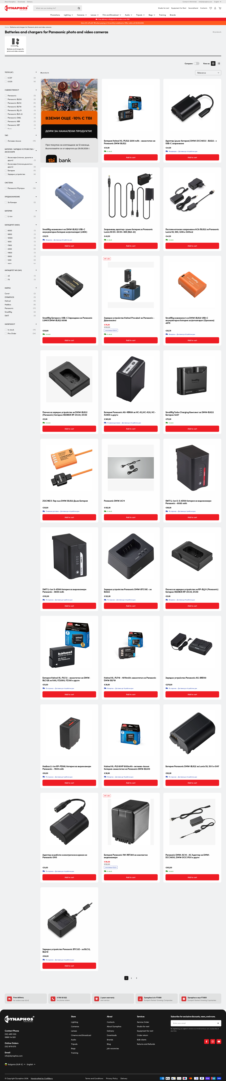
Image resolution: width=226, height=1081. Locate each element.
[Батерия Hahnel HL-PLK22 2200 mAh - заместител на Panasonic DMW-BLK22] (131, 108)
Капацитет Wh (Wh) (13, 270)
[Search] (79, 8)
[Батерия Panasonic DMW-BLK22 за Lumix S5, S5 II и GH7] (192, 733)
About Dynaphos (10, 2)
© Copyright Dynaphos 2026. (17, 1078)
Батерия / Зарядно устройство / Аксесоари (19, 150)
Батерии (8, 211)
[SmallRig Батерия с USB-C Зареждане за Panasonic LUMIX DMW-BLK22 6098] (69, 285)
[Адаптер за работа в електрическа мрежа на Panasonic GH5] (69, 822)
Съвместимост (12, 90)
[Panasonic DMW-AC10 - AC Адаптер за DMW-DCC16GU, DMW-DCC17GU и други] (192, 822)
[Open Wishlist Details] (211, 8)
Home (7, 27)
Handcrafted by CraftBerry (42, 1078)
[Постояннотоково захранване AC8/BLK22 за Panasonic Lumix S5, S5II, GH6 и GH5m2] (192, 196)
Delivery (30, 2)
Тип (6, 135)
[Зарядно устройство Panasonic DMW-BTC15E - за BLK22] (131, 556)
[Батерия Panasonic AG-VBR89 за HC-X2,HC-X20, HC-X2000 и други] (131, 379)
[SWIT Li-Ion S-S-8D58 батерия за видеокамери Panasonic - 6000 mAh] (192, 468)
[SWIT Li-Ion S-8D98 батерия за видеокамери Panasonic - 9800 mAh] (69, 556)
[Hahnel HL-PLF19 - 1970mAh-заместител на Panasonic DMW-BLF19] (131, 645)
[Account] (215, 8)
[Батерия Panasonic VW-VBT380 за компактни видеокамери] (131, 822)
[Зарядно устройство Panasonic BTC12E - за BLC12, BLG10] (69, 916)
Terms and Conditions (94, 1078)
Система (9, 182)
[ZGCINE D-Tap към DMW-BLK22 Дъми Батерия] (69, 468)
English (216, 1)
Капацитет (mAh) (12, 225)
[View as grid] (213, 63)
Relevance (201, 73)
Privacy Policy (112, 1078)
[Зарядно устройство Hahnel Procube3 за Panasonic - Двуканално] (131, 285)
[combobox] (57, 8)
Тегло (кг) (9, 72)
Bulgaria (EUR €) (15, 1064)
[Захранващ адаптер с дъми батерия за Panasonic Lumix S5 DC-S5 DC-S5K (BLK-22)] (131, 196)
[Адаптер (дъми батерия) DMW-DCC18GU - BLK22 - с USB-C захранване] (192, 108)
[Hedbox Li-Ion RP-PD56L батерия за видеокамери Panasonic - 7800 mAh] (69, 733)
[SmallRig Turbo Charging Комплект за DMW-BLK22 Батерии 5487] (192, 379)
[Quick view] (156, 84)
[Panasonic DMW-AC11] (131, 468)
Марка (8, 288)
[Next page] (135, 978)
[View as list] (219, 63)
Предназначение (12, 197)
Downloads (21, 2)
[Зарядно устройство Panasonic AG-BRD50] (192, 645)
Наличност (10, 324)
